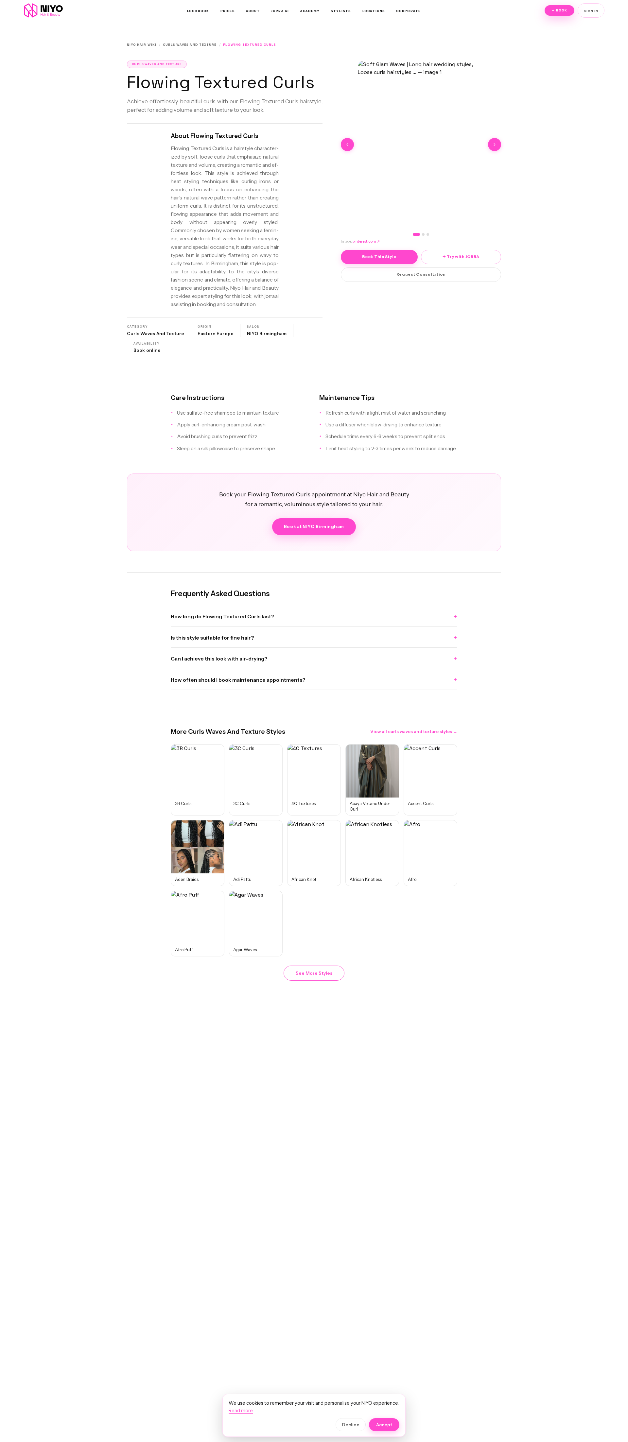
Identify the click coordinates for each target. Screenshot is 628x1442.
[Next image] (494, 144)
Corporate (408, 11)
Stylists (341, 11)
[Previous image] (347, 144)
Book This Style (379, 256)
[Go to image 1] (416, 234)
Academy (310, 11)
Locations (373, 11)
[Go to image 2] (423, 234)
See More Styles (314, 973)
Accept (384, 1424)
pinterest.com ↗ (366, 241)
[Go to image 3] (428, 234)
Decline (350, 1424)
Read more (241, 1411)
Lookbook (198, 11)
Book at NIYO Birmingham (314, 526)
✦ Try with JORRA (461, 256)
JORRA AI (280, 11)
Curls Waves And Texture (190, 44)
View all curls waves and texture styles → (413, 731)
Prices (227, 11)
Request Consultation (421, 274)
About (253, 11)
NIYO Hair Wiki (141, 44)
